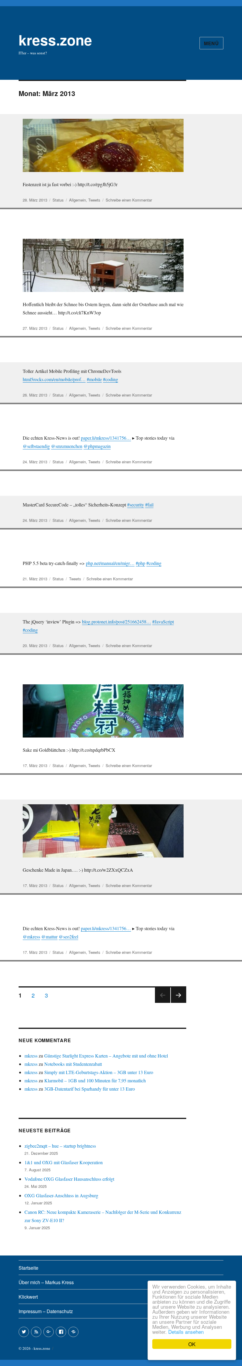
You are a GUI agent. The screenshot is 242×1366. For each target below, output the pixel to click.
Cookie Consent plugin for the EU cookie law (192, 1354)
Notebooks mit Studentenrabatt (73, 1064)
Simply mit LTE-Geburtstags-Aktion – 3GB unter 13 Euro (98, 1072)
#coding (110, 379)
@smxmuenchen (66, 446)
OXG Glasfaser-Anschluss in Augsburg (61, 1195)
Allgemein (77, 200)
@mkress (31, 936)
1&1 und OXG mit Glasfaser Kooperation (63, 1162)
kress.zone (55, 40)
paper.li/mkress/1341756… (106, 438)
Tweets (94, 200)
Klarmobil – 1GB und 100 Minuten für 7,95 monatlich (95, 1080)
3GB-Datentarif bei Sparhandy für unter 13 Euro (89, 1089)
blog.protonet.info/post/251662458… (116, 621)
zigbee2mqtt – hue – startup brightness (60, 1146)
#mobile (94, 379)
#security (135, 504)
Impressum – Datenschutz (46, 1311)
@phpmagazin (97, 446)
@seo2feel (68, 936)
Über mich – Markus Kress (46, 1282)
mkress (30, 1055)
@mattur (49, 936)
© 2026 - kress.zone (34, 1348)
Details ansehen (186, 1331)
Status (58, 200)
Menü (211, 43)
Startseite (28, 1267)
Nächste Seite (178, 1002)
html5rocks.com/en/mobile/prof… (54, 379)
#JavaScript (163, 621)
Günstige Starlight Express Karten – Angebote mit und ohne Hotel (106, 1055)
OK (191, 1344)
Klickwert (28, 1296)
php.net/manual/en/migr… (110, 563)
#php (140, 563)
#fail (149, 504)
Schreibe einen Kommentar (129, 200)
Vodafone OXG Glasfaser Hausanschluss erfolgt (69, 1179)
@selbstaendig (36, 446)
